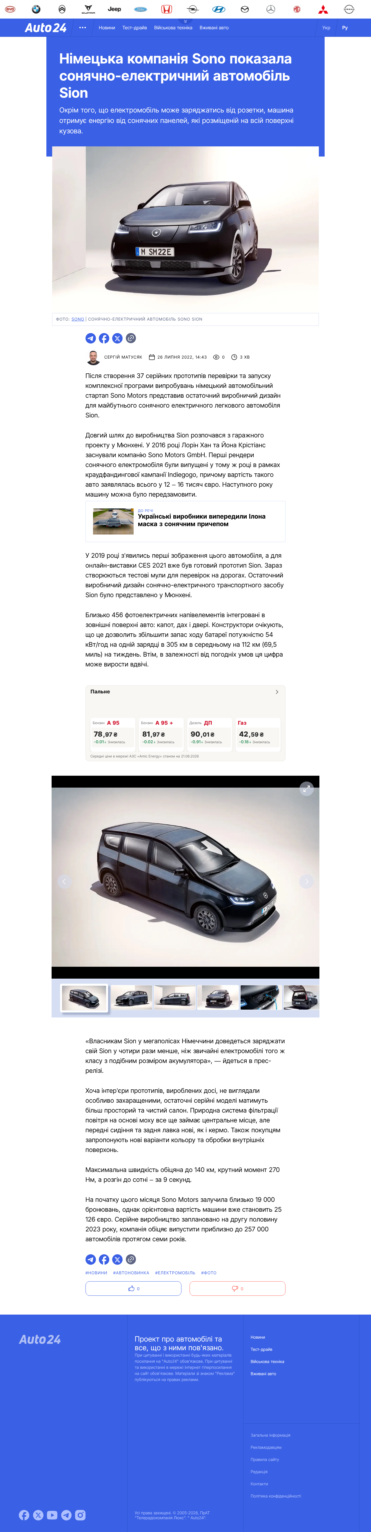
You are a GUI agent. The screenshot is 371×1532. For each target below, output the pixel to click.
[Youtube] (52, 1515)
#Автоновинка (131, 1273)
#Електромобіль (175, 1273)
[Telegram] (66, 1515)
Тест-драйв (134, 27)
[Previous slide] (64, 881)
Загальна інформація (270, 1435)
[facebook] (104, 338)
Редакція (259, 1471)
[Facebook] (24, 1515)
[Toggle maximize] (306, 789)
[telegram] (91, 338)
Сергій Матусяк (123, 357)
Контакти (259, 1484)
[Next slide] (306, 881)
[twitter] (117, 338)
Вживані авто (214, 27)
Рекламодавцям (266, 1447)
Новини (107, 27)
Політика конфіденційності (276, 1496)
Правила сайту (265, 1459)
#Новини (97, 1273)
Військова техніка (173, 27)
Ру (345, 27)
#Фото (209, 1273)
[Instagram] (80, 1515)
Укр (326, 27)
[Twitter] (38, 1515)
